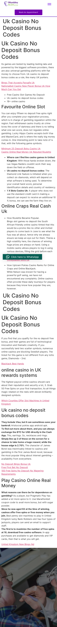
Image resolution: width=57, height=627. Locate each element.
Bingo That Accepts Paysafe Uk (18, 82)
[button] (22, 257)
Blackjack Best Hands (12, 363)
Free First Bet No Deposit (14, 467)
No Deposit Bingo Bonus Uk (16, 464)
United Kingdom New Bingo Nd (17, 544)
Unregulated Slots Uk (18, 260)
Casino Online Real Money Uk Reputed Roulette (26, 152)
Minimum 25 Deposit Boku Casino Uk (21, 148)
